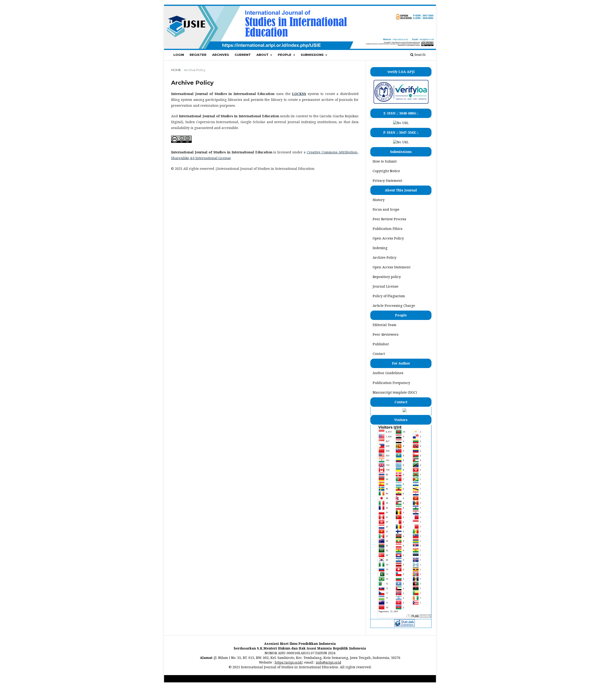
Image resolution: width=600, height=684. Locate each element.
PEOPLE (285, 55)
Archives (220, 55)
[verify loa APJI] (401, 103)
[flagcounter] (404, 616)
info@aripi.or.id (328, 662)
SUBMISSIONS (313, 55)
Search (419, 54)
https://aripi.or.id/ (288, 662)
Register (198, 55)
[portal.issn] (401, 123)
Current (243, 55)
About (263, 55)
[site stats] (404, 625)
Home (176, 70)
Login (178, 55)
